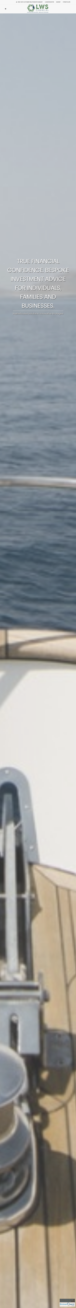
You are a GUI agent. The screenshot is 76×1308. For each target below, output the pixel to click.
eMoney (58, 2)
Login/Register (49, 2)
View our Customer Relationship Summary (30, 2)
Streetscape (66, 2)
